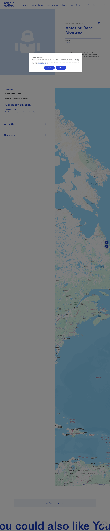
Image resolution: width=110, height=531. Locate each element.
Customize (49, 67)
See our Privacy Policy (42, 63)
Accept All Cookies (61, 67)
